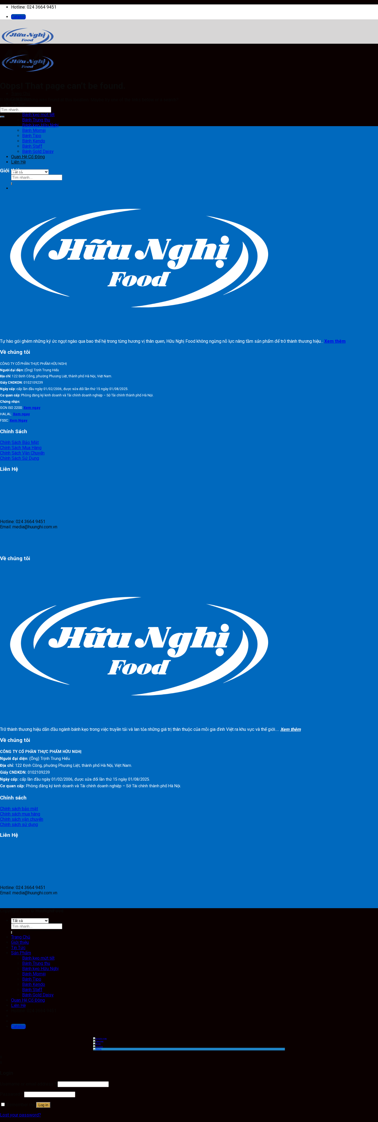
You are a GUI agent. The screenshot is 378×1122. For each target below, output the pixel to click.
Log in (43, 1105)
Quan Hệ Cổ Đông (28, 1000)
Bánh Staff (32, 146)
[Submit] (2, 117)
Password (11, 1094)
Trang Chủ (20, 93)
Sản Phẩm (21, 952)
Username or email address (28, 1084)
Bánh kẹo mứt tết (38, 114)
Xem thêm (335, 341)
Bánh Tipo (31, 135)
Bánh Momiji (34, 130)
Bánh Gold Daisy (38, 151)
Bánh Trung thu (36, 120)
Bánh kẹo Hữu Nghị (40, 125)
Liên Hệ (18, 1005)
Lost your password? (20, 1115)
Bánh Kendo (33, 141)
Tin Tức (18, 104)
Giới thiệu (20, 942)
